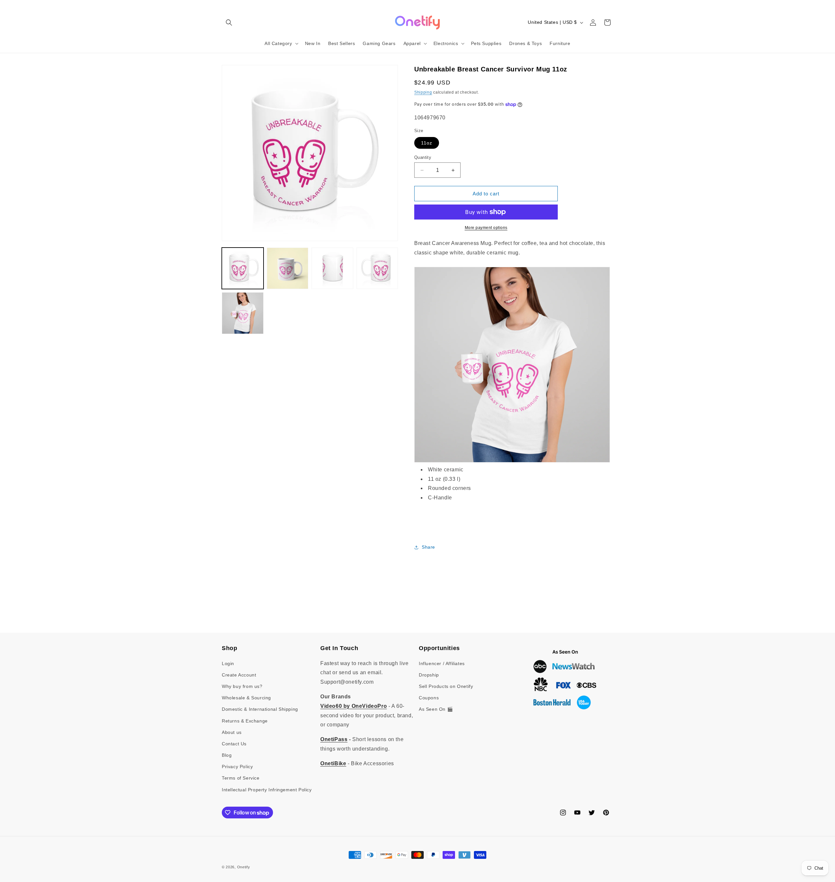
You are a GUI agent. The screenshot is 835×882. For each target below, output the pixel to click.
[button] (229, 22)
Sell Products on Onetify (446, 686)
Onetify (243, 867)
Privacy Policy (237, 766)
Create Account (239, 674)
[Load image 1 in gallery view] (243, 268)
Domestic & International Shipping (260, 709)
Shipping (423, 92)
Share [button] (428, 547)
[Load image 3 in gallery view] (332, 268)
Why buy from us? (242, 686)
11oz (426, 142)
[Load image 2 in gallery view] (288, 268)
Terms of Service (241, 778)
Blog (227, 755)
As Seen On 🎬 (436, 709)
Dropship (429, 674)
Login (228, 663)
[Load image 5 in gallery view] (243, 313)
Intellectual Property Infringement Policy (267, 789)
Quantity (422, 157)
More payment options (486, 227)
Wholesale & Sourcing (246, 697)
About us (232, 732)
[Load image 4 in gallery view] (377, 268)
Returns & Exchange (245, 720)
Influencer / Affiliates (442, 663)
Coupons (429, 697)
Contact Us (234, 743)
